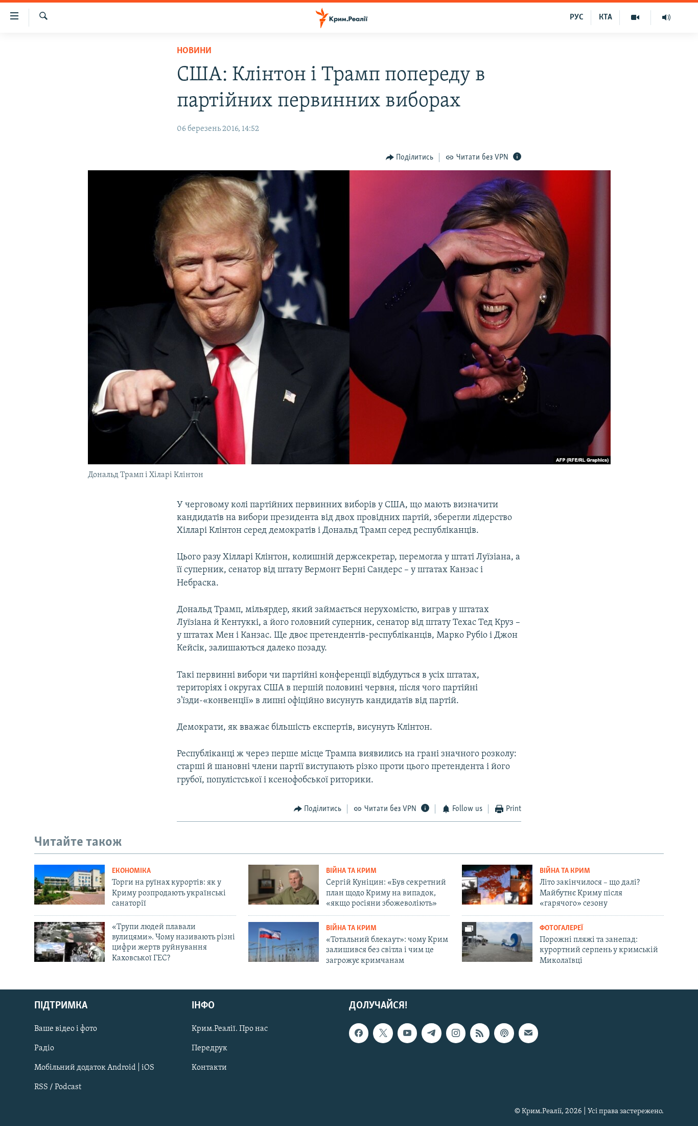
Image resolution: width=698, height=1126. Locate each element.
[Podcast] (504, 1033)
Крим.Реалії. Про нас (230, 1029)
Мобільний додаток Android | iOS (94, 1068)
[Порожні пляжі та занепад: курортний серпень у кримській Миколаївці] (497, 942)
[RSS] (480, 1033)
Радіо (44, 1048)
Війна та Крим (351, 871)
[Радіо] (666, 17)
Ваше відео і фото (65, 1029)
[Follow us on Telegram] (431, 1033)
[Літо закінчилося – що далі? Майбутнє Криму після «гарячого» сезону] (497, 885)
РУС (577, 17)
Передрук (209, 1048)
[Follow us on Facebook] (358, 1033)
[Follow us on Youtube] (407, 1033)
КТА (605, 17)
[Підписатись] (528, 1033)
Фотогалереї (561, 928)
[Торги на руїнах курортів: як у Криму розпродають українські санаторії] (69, 885)
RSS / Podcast (57, 1087)
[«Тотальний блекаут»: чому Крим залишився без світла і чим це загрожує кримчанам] (283, 942)
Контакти (209, 1068)
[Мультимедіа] (635, 17)
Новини (194, 51)
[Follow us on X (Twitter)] (382, 1033)
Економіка (131, 871)
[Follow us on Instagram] (456, 1033)
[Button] (410, 157)
